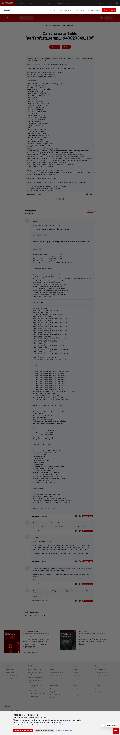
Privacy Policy (59, 725)
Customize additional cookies (65, 730)
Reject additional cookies (44, 730)
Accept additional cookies (23, 730)
